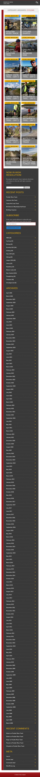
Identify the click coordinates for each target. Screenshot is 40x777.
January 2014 (10, 588)
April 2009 (9, 687)
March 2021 (9, 431)
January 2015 (10, 569)
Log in (8, 756)
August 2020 (9, 447)
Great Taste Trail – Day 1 (12, 98)
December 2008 (10, 697)
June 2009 (9, 681)
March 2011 (9, 630)
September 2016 (10, 527)
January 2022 (10, 408)
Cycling (8, 15)
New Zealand (14, 15)
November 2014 (10, 575)
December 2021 (10, 411)
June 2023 (9, 357)
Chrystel (8, 746)
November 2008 (10, 700)
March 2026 (9, 296)
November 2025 (10, 299)
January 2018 (10, 498)
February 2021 (10, 434)
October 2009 (10, 671)
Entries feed (9, 759)
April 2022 (9, 399)
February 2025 (10, 312)
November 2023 (10, 341)
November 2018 (10, 488)
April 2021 (9, 427)
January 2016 (10, 543)
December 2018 (10, 485)
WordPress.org (10, 766)
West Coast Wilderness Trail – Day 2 (29, 118)
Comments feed (10, 762)
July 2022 (9, 392)
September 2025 (10, 302)
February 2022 (10, 405)
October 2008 (10, 704)
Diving (8, 244)
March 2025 (9, 309)
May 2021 (9, 424)
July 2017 (9, 508)
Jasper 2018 (9, 260)
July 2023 (9, 354)
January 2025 (10, 315)
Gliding (8, 250)
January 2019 (10, 482)
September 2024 (10, 318)
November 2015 (10, 546)
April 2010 (9, 655)
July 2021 (9, 421)
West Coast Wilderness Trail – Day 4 (29, 97)
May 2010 (9, 652)
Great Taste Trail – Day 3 (12, 76)
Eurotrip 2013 (10, 247)
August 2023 (9, 350)
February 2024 (10, 331)
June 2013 (9, 598)
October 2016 (10, 524)
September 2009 (10, 675)
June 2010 (9, 649)
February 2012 (10, 601)
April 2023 (9, 363)
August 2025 (9, 305)
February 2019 (10, 479)
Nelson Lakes (10, 270)
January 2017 (10, 514)
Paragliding (9, 276)
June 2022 (9, 395)
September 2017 (10, 504)
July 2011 (9, 620)
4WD (7, 237)
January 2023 (10, 373)
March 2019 (9, 476)
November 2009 (10, 668)
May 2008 (9, 716)
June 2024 (9, 325)
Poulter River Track (12, 32)
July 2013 (9, 594)
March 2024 (9, 328)
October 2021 (10, 415)
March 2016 (9, 537)
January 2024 (10, 334)
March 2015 (9, 562)
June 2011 (9, 623)
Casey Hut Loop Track (12, 203)
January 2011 (10, 636)
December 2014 (10, 572)
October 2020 (10, 443)
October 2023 (10, 344)
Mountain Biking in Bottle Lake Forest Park (29, 161)
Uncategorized (10, 282)
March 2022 (9, 402)
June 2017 (9, 511)
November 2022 (10, 379)
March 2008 (9, 723)
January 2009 (10, 694)
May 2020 (9, 450)
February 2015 (10, 565)
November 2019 (10, 460)
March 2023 (9, 366)
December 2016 (10, 517)
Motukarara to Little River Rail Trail (12, 161)
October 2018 (10, 492)
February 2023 (10, 370)
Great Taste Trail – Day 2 (29, 76)
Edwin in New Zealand (8, 2)
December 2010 (10, 639)
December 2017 (10, 501)
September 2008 (10, 707)
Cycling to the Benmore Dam (28, 52)
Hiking (8, 257)
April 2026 (9, 293)
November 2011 (10, 610)
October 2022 (10, 383)
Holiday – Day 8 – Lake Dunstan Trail (12, 52)
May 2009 (9, 684)
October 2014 (10, 578)
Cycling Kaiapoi (27, 32)
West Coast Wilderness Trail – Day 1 (12, 140)
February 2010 (10, 659)
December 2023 (10, 338)
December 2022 (10, 376)
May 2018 (9, 495)
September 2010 (10, 646)
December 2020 (10, 440)
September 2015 (10, 553)
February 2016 (10, 540)
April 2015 (9, 559)
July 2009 (9, 678)
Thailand (8, 279)
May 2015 (9, 556)
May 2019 (9, 469)
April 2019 (9, 472)
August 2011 (9, 617)
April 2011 (9, 626)
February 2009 (10, 691)
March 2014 (9, 585)
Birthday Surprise (11, 210)
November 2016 (10, 521)
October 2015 (10, 549)
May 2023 (9, 360)
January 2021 (10, 437)
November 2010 (10, 643)
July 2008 (9, 710)
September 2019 (10, 463)
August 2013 (9, 591)
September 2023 (10, 347)
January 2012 (10, 604)
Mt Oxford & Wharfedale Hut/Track (16, 206)
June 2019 (9, 466)
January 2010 (10, 662)
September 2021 (10, 418)
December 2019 (10, 456)
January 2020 (10, 453)
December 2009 (10, 665)
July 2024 (9, 322)
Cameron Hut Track (11, 200)
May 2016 (9, 533)
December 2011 (10, 607)
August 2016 (9, 530)
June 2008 (9, 713)
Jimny (8, 263)
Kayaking (9, 266)
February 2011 (10, 633)
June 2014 (9, 582)
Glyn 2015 (9, 254)
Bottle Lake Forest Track (29, 140)
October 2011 (10, 614)
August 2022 (9, 389)
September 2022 (10, 386)
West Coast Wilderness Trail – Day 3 (12, 118)
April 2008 (9, 720)
